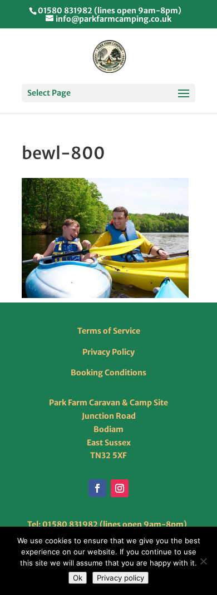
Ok (77, 577)
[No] (203, 561)
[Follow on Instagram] (120, 488)
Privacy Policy (108, 352)
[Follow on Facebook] (97, 488)
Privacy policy (120, 577)
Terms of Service (108, 331)
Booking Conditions (108, 373)
